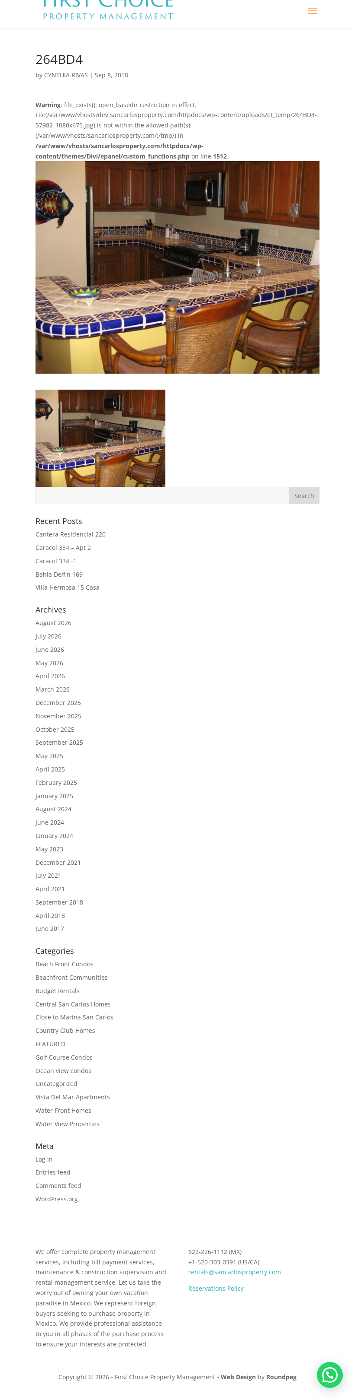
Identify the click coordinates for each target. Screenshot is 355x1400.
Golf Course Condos (64, 1057)
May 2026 (49, 663)
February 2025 (56, 782)
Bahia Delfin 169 (59, 574)
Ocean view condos (63, 1071)
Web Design (238, 1377)
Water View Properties (68, 1124)
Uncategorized (56, 1083)
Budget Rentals (58, 991)
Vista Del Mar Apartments (73, 1097)
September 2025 (59, 742)
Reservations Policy (216, 1288)
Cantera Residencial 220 (71, 534)
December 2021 (58, 862)
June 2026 (50, 649)
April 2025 (50, 769)
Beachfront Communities (72, 977)
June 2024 (50, 822)
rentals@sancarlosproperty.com (234, 1272)
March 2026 (53, 689)
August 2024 (53, 809)
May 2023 (49, 849)
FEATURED (50, 1044)
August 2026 (53, 623)
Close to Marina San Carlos (74, 1017)
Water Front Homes (63, 1110)
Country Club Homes (65, 1030)
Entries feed (53, 1172)
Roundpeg (281, 1377)
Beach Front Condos (65, 964)
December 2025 (58, 702)
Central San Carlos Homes (73, 1004)
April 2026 (50, 676)
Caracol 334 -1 (56, 561)
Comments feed (58, 1185)
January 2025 (54, 796)
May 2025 (49, 756)
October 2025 (55, 729)
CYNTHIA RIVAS (66, 75)
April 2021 (50, 889)
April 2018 (50, 915)
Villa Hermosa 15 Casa (68, 587)
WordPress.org (57, 1199)
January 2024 (54, 836)
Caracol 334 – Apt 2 (63, 547)
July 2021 (48, 875)
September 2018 (59, 902)
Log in (44, 1159)
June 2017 (50, 928)
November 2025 (58, 716)
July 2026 (48, 636)
